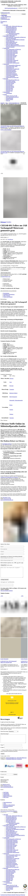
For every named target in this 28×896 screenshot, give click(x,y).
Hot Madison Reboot (6, 443)
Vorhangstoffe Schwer (11, 72)
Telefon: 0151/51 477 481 (11, 95)
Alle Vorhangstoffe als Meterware (13, 65)
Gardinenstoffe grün (10, 59)
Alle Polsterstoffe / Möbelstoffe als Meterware (16, 37)
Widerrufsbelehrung (7, 802)
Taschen (11, 409)
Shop (7, 103)
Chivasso (11, 378)
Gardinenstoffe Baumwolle (12, 53)
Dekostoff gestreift (10, 83)
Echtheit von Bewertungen (9, 804)
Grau (10, 382)
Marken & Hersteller (7, 796)
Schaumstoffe (9, 93)
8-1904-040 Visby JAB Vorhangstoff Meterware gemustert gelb (8, 662)
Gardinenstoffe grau (10, 58)
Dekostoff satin (9, 90)
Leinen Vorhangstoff (10, 76)
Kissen (10, 405)
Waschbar (11, 417)
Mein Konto (5, 797)
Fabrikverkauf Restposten (11, 34)
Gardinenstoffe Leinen (11, 61)
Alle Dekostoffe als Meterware (12, 79)
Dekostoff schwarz (10, 87)
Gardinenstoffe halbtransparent (12, 62)
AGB (4, 803)
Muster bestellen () (5, 272)
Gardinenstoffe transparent (11, 50)
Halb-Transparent (13, 396)
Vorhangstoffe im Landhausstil (12, 69)
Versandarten (6, 793)
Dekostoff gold (9, 84)
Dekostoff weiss (9, 89)
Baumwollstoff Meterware (11, 42)
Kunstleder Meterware (11, 32)
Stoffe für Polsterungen (11, 38)
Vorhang (11, 414)
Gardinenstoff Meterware (11, 28)
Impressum (5, 807)
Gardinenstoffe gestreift (11, 56)
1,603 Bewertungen (12, 714)
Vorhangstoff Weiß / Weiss (11, 66)
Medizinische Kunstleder (14, 33)
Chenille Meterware (10, 40)
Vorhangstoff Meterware (11, 29)
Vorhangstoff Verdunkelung (12, 75)
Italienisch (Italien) (13, 393)
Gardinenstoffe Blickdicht (11, 55)
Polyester (11, 385)
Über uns (8, 100)
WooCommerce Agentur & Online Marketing (9, 810)
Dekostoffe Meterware (11, 31)
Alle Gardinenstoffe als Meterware (13, 49)
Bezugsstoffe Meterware (11, 27)
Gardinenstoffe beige (10, 54)
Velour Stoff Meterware (11, 43)
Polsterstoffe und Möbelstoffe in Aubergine (15, 39)
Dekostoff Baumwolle (10, 82)
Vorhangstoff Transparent (11, 73)
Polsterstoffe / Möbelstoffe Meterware (14, 26)
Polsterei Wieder (9, 99)
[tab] (15, 293)
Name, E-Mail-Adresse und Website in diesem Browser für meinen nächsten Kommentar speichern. (14, 750)
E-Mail (2, 747)
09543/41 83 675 (6, 784)
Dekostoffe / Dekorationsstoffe (16, 400)
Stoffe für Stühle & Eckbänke (12, 44)
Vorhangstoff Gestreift (10, 70)
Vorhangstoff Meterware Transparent (14, 759)
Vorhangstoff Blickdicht (11, 71)
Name (2, 745)
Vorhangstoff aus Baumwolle (12, 77)
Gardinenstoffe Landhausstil (12, 60)
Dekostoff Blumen (10, 86)
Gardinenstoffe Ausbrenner (12, 51)
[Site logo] (5, 12)
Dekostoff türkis (9, 88)
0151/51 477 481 (7, 498)
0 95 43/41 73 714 (6, 497)
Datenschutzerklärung (8, 806)
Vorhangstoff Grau (10, 67)
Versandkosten (10, 239)
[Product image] (11, 657)
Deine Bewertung (5, 731)
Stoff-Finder (5, 792)
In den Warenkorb (4, 270)
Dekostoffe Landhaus (10, 81)
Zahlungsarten (6, 794)
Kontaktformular (9, 98)
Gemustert (11, 389)
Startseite (2, 103)
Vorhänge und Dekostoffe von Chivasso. (9, 477)
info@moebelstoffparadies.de (11, 8)
